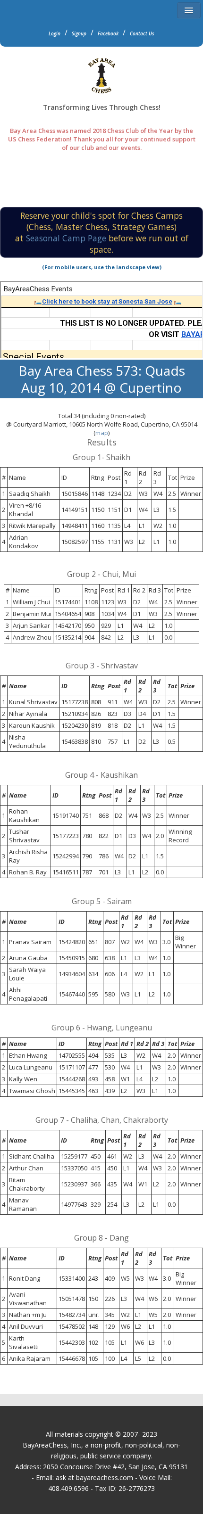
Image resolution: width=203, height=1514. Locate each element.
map (101, 432)
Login (54, 33)
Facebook (108, 33)
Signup (79, 33)
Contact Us (142, 33)
